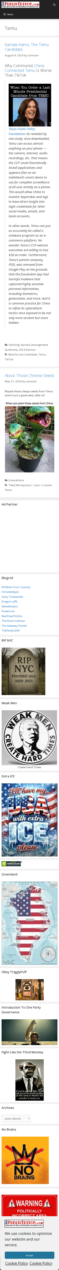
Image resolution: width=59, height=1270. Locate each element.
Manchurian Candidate (22, 354)
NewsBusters (10, 606)
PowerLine (8, 611)
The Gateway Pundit (14, 625)
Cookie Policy (16, 1263)
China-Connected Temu (25, 68)
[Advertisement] (29, 541)
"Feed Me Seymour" (20, 485)
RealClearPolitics (12, 616)
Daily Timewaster (12, 597)
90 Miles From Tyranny (16, 587)
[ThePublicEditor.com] (20, 4)
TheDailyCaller (11, 630)
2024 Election (27, 349)
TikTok (9, 359)
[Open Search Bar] (54, 4)
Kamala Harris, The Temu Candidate (27, 47)
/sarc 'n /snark (43, 485)
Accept (29, 1255)
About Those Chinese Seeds (29, 375)
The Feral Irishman (13, 621)
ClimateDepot (10, 592)
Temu (42, 354)
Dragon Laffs (9, 601)
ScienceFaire (16, 480)
